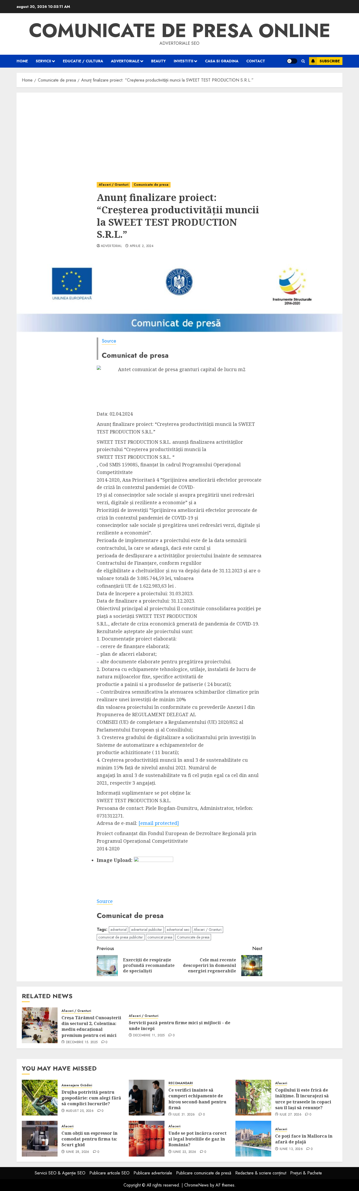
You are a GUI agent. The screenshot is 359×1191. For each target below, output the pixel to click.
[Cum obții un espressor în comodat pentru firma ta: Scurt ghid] (40, 1139)
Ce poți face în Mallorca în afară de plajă (303, 1139)
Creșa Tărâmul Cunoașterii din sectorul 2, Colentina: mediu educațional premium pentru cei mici (91, 1026)
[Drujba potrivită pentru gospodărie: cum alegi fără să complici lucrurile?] (40, 1098)
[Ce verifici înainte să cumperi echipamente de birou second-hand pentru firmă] (147, 1098)
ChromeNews (196, 1185)
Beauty (158, 61)
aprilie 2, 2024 (141, 246)
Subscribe (330, 61)
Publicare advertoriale (153, 1173)
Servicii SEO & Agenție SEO (60, 1173)
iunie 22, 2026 (184, 1152)
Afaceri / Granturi (113, 184)
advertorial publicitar (146, 929)
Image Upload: (114, 860)
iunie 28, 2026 (77, 1152)
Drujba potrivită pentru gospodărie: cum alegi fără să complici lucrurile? (91, 1098)
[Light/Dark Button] (292, 61)
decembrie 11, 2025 (149, 1035)
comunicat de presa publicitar (120, 937)
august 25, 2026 (80, 1111)
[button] (303, 61)
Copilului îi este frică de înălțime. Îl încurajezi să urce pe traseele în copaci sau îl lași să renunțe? (303, 1099)
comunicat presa (159, 937)
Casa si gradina (221, 61)
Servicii (43, 61)
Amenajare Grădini (76, 1085)
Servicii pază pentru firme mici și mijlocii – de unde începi (179, 1025)
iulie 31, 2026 (184, 1115)
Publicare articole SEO (109, 1173)
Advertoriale (125, 61)
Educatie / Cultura (83, 61)
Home (22, 61)
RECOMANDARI (180, 1083)
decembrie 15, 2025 (82, 1042)
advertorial (111, 246)
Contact (255, 61)
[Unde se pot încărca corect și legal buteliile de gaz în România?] (147, 1139)
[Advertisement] (179, 132)
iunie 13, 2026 (291, 1149)
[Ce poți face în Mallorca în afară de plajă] (253, 1139)
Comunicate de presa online (179, 30)
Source (109, 340)
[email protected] (159, 823)
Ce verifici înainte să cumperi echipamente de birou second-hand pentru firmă (197, 1099)
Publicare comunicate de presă (203, 1173)
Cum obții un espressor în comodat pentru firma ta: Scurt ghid (89, 1139)
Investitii (183, 61)
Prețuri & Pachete (306, 1173)
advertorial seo (178, 929)
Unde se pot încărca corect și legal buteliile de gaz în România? (197, 1139)
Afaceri (281, 1083)
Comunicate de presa (151, 184)
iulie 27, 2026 (290, 1115)
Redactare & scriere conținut (260, 1173)
